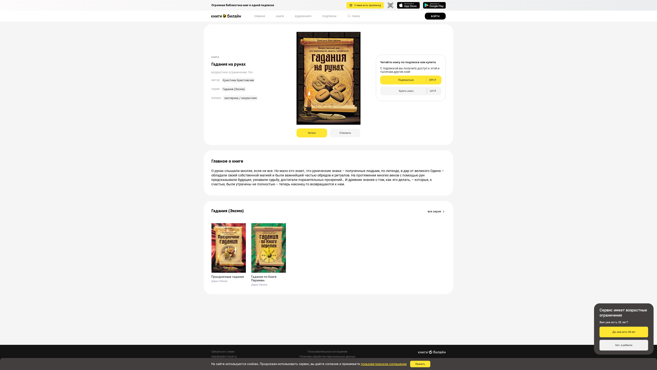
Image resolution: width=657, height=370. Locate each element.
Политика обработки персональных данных (327, 356)
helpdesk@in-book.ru (224, 356)
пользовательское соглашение (384, 364)
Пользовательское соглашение (327, 351)
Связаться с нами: (223, 351)
